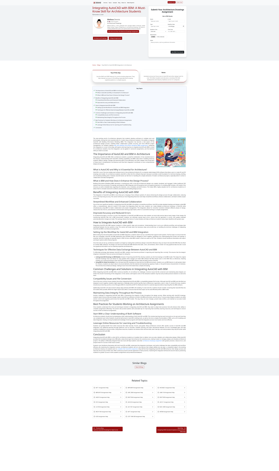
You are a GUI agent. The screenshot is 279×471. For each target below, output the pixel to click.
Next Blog (171, 429)
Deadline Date (171, 24)
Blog (119, 2)
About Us (123, 2)
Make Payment (130, 2)
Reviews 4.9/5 (171, 2)
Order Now (179, 2)
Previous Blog (105, 429)
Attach (153, 36)
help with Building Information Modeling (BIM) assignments (131, 145)
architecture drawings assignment (152, 341)
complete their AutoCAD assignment (127, 349)
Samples (115, 2)
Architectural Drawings (100, 38)
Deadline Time (153, 29)
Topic (151, 24)
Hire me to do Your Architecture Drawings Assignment (123, 31)
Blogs (98, 65)
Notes (151, 40)
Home (94, 65)
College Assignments (115, 38)
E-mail (169, 19)
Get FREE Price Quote (177, 52)
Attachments (153, 34)
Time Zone (170, 29)
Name (151, 19)
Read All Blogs (139, 367)
